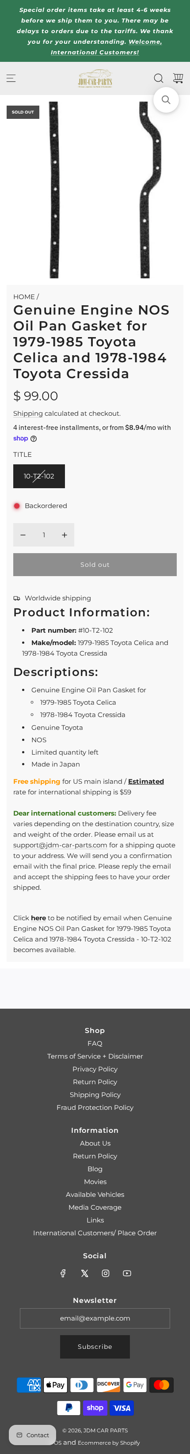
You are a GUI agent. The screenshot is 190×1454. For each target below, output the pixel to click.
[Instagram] (105, 1273)
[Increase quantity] (64, 535)
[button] (166, 100)
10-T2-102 (39, 476)
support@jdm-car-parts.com (60, 845)
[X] (84, 1273)
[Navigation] (11, 78)
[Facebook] (63, 1273)
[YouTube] (127, 1273)
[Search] (158, 78)
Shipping (28, 413)
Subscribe (95, 1347)
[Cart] (178, 78)
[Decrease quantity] (23, 535)
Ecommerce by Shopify (109, 1442)
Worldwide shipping (58, 598)
